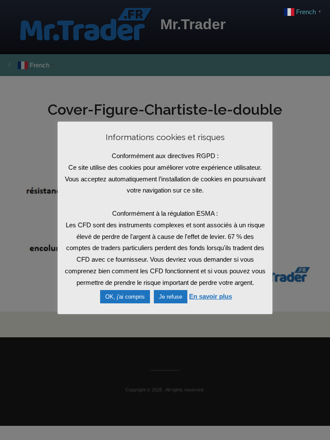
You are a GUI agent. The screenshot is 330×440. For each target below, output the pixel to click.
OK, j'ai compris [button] (125, 296)
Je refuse (170, 296)
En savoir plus (210, 296)
